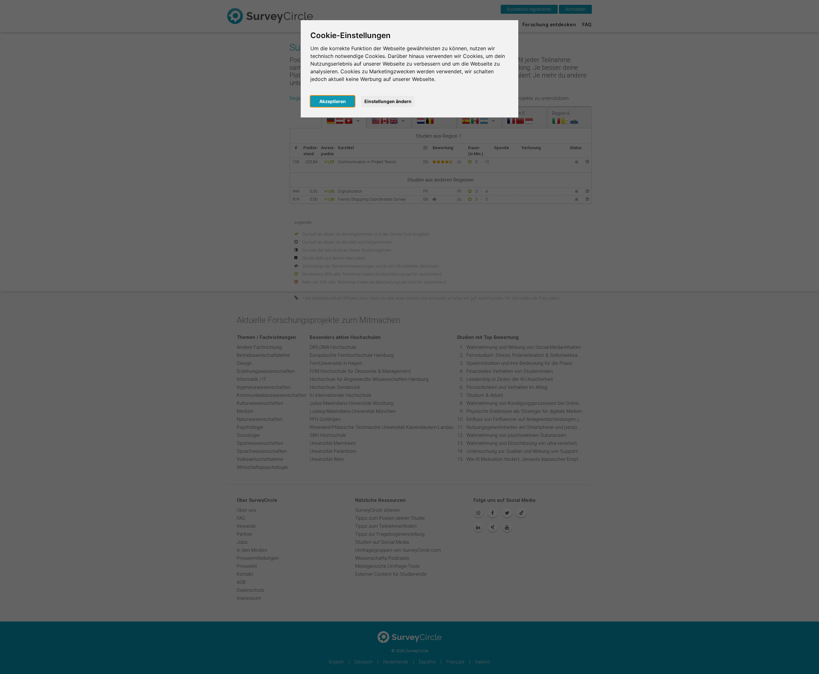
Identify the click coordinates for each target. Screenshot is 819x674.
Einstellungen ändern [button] (387, 101)
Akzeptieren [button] (333, 101)
